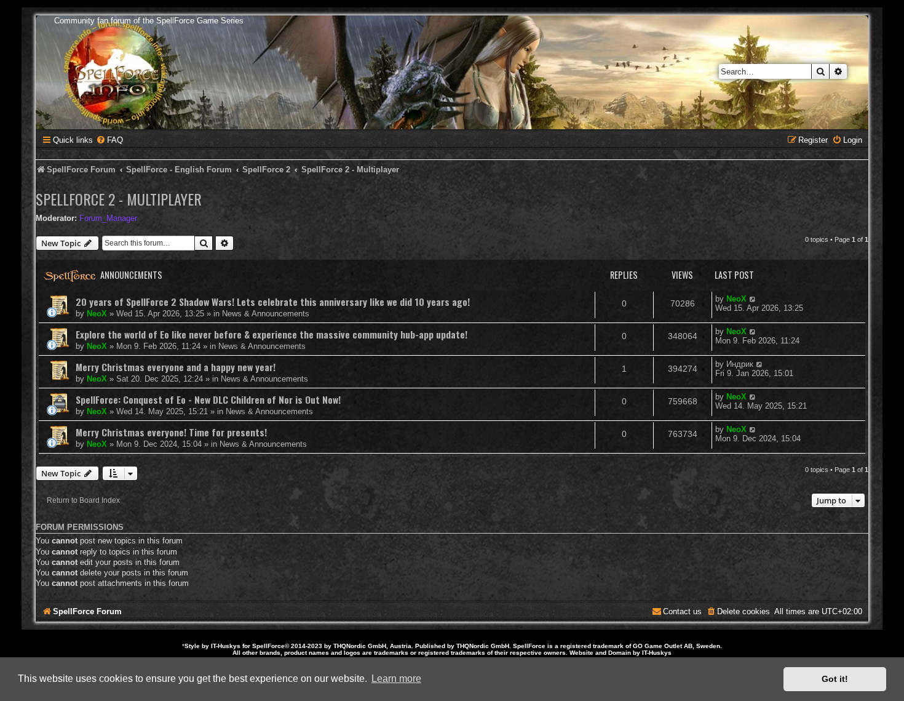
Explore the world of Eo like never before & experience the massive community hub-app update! (271, 334)
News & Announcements (265, 313)
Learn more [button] (396, 678)
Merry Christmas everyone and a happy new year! (176, 366)
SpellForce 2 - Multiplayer (119, 199)
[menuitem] (109, 140)
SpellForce (268, 646)
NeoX (97, 313)
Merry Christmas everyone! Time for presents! (171, 432)
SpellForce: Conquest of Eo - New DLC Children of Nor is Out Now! (208, 399)
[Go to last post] (753, 298)
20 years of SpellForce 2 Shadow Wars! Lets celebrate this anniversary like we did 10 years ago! (273, 301)
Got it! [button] (835, 679)
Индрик (739, 364)
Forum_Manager (108, 218)
